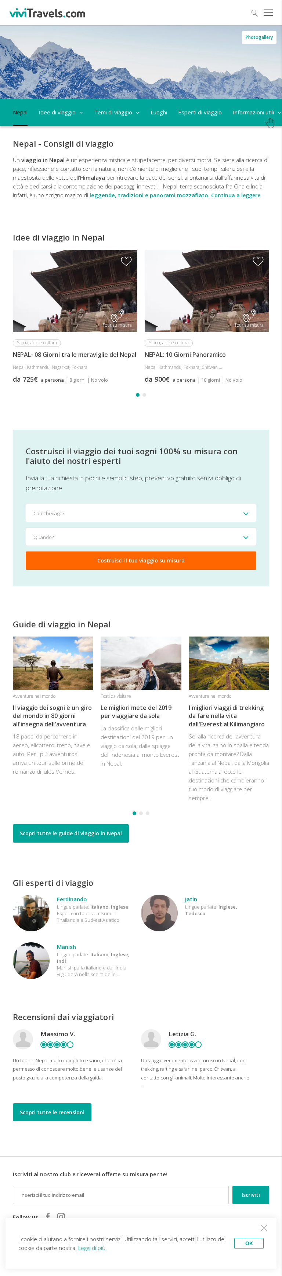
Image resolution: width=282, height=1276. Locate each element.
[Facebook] (48, 1216)
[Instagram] (61, 1216)
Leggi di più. (92, 1247)
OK (249, 1243)
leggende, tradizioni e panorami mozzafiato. (150, 195)
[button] (138, 395)
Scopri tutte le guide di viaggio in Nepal (71, 833)
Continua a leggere (235, 195)
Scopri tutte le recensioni (52, 1112)
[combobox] (141, 513)
